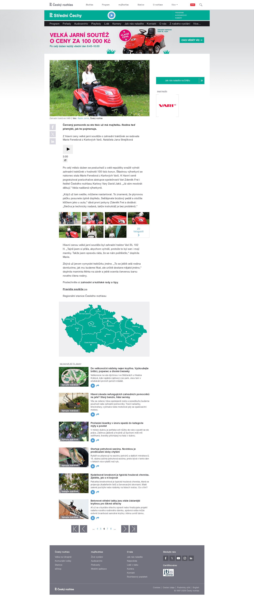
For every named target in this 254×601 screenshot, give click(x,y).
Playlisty (96, 23)
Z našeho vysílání (180, 23)
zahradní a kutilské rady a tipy (99, 282)
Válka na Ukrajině (63, 557)
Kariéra (130, 569)
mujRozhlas (124, 5)
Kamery (178, 18)
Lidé (106, 23)
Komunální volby (63, 561)
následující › (125, 529)
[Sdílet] (65, 160)
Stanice (141, 5)
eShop (58, 569)
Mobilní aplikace (99, 569)
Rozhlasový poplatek (137, 577)
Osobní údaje (169, 587)
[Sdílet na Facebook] (53, 127)
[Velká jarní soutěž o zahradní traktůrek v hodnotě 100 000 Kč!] (127, 40)
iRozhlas (89, 5)
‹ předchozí (83, 529)
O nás (162, 23)
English (196, 587)
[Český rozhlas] (61, 5)
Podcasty (95, 565)
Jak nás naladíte (134, 23)
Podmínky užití (183, 587)
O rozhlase (158, 5)
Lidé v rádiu (132, 565)
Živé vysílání (97, 557)
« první (75, 529)
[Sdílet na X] (53, 134)
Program (106, 5)
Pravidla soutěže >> (75, 289)
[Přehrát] (68, 149)
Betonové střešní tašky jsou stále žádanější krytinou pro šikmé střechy (115, 502)
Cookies (156, 587)
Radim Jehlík (83, 118)
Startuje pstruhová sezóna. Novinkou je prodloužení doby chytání (113, 450)
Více (197, 23)
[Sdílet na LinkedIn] (53, 141)
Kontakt (151, 23)
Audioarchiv (181, 15)
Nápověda (132, 561)
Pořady (67, 23)
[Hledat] (200, 5)
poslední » (133, 529)
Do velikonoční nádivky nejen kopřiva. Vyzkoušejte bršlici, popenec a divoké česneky (120, 370)
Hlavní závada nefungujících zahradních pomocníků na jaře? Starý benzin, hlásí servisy (120, 396)
